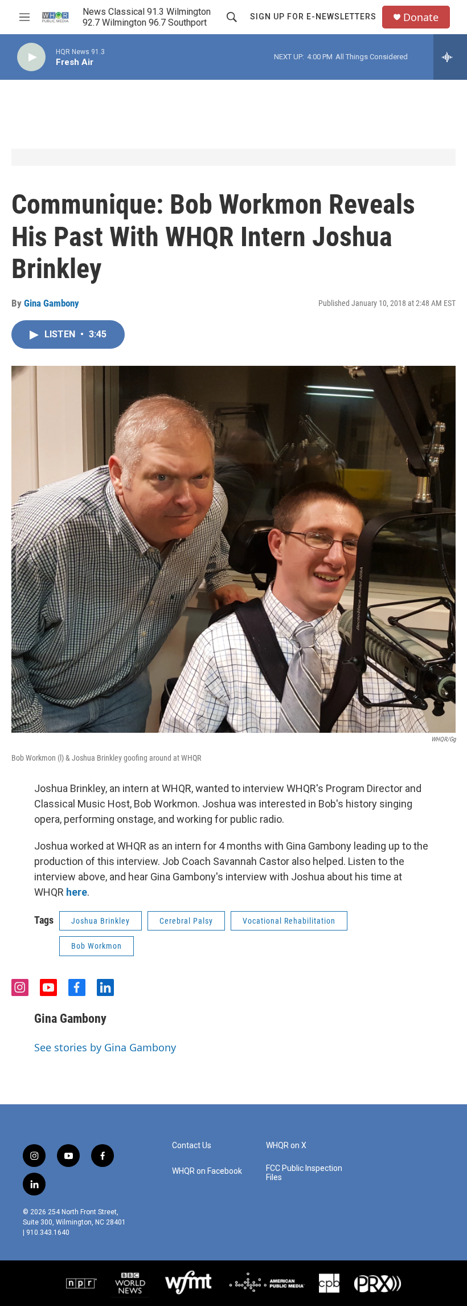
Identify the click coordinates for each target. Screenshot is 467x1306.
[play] (31, 57)
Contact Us (191, 1145)
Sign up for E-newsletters (313, 16)
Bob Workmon (96, 945)
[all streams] (450, 57)
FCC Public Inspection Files (304, 1173)
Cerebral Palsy (186, 920)
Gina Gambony (51, 303)
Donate (421, 17)
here (76, 892)
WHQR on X (286, 1145)
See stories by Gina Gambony (105, 1047)
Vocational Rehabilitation (289, 920)
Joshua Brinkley (100, 920)
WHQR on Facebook (207, 1171)
